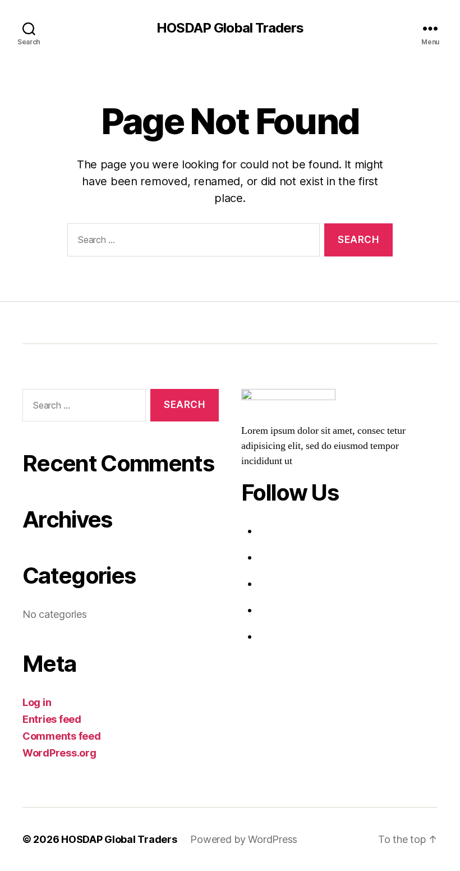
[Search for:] (191, 242)
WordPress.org (59, 753)
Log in (36, 702)
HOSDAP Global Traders (230, 28)
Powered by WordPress (243, 839)
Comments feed (61, 736)
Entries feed (51, 719)
